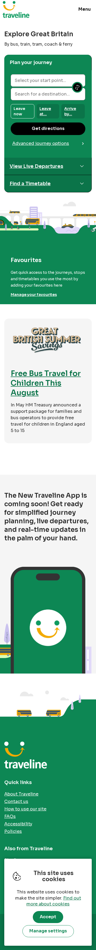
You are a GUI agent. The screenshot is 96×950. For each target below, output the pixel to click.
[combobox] (48, 80)
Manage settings (48, 931)
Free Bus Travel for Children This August (46, 383)
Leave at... (45, 111)
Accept (48, 917)
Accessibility (18, 824)
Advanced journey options (40, 143)
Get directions (48, 128)
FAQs (10, 816)
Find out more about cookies (53, 901)
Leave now (19, 111)
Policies (13, 831)
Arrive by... (70, 111)
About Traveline (21, 794)
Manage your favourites (34, 294)
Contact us (16, 801)
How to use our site (25, 809)
